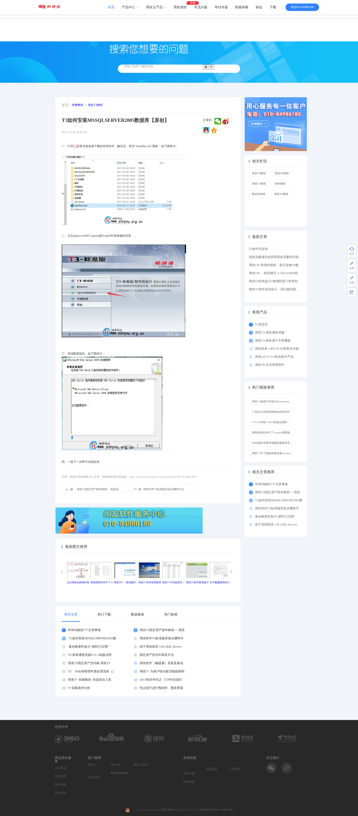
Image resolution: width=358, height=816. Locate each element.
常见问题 (200, 7)
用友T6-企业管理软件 (269, 364)
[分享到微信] (217, 121)
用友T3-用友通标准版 (269, 332)
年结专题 (221, 7)
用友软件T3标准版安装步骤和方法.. (159, 489)
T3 (75, 146)
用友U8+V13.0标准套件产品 (274, 356)
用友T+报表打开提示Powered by (271, 401)
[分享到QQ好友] (206, 130)
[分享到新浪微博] (225, 121)
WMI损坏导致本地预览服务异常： (272, 442)
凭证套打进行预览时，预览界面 (161, 688)
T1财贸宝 (261, 324)
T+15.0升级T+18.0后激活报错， (271, 422)
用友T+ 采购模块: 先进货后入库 (89, 679)
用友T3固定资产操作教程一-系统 (162, 630)
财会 (259, 7)
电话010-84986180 (302, 7)
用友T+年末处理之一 (173, 582)
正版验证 (212, 769)
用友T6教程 (281, 194)
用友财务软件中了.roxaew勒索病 (271, 432)
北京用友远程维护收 (78, 582)
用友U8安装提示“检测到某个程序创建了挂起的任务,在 (286, 281)
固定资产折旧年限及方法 (157, 654)
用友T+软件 (141, 764)
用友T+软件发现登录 (149, 582)
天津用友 (60, 768)
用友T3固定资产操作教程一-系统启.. (92, 489)
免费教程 (77, 105)
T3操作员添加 (258, 249)
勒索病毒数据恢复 (121, 773)
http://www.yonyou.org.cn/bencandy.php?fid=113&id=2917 (163, 476)
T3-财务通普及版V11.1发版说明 (89, 654)
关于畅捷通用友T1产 (221, 582)
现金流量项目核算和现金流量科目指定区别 (278, 257)
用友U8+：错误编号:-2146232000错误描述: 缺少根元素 (286, 273)
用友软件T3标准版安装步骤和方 (162, 638)
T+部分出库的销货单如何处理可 (271, 411)
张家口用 (60, 776)
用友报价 (180, 7)
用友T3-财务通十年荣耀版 (273, 340)
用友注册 (189, 773)
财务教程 (280, 183)
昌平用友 (60, 784)
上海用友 (234, 769)
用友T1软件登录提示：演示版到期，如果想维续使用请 (286, 289)
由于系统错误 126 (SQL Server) (161, 646)
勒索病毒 (241, 7)
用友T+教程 (259, 183)
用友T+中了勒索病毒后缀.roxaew (271, 453)
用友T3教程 (95, 105)
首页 (111, 7)
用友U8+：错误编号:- (125, 582)
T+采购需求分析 (79, 688)
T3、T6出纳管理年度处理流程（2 (91, 671)
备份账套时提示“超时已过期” (88, 646)
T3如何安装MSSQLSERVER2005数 (92, 638)
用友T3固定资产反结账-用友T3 (89, 663)
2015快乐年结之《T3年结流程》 (162, 679)
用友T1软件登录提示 (197, 582)
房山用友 (60, 792)
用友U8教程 (282, 173)
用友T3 (92, 764)
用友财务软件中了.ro (101, 582)
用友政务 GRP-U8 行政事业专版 (277, 348)
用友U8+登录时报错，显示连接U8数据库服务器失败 (285, 265)
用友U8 (115, 764)
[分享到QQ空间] (214, 130)
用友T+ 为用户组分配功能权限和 (162, 671)
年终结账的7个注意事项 (84, 630)
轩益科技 (189, 781)
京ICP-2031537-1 (189, 809)
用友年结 (93, 777)
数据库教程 (258, 194)
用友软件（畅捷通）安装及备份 (161, 663)
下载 (273, 7)
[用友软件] (51, 7)
